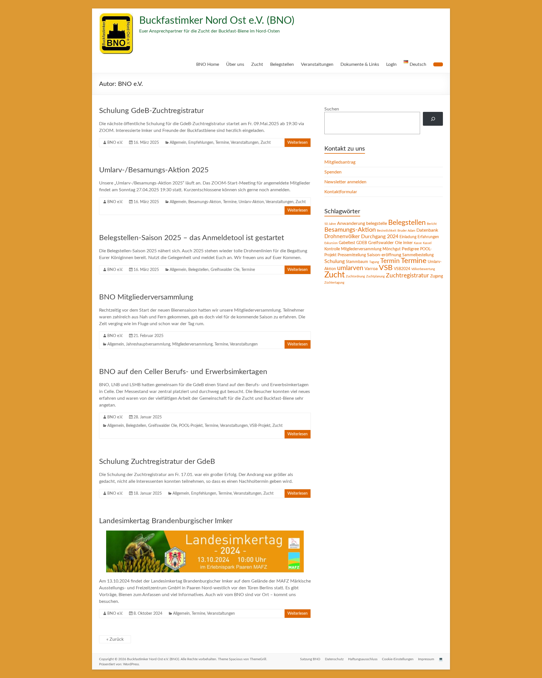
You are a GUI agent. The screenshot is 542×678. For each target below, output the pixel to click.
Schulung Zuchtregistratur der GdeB (157, 461)
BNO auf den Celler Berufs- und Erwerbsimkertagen (183, 371)
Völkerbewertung (423, 269)
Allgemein (178, 143)
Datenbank (427, 230)
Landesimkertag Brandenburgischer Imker (166, 521)
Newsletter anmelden (345, 182)
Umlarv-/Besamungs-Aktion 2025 (154, 170)
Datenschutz (334, 659)
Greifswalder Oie (225, 270)
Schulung (334, 261)
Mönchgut (392, 249)
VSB (386, 267)
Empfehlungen (200, 143)
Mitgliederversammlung (192, 344)
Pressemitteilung (352, 255)
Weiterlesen (297, 143)
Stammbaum (357, 262)
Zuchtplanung (375, 276)
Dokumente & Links (359, 64)
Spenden (333, 172)
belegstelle (376, 223)
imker (408, 243)
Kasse (418, 243)
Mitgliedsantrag (339, 162)
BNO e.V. (115, 143)
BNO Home (207, 64)
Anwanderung (351, 223)
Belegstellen (282, 64)
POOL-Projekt (191, 426)
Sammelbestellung (418, 255)
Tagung (374, 262)
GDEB (361, 243)
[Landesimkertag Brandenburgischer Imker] (205, 533)
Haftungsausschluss (362, 659)
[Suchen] (433, 119)
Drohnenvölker (342, 236)
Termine (222, 143)
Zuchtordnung (355, 276)
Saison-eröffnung (384, 255)
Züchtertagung (334, 282)
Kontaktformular (340, 192)
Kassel (427, 243)
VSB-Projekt (260, 426)
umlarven (350, 268)
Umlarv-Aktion (251, 202)
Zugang (436, 276)
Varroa (371, 268)
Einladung (407, 237)
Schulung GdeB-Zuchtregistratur (151, 110)
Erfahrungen (428, 237)
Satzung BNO (310, 659)
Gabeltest (347, 243)
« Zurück (115, 639)
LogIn (391, 64)
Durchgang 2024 (379, 236)
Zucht (257, 64)
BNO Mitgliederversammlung (146, 297)
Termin (390, 261)
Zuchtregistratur (407, 276)
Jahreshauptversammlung (148, 344)
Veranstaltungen (317, 64)
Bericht (432, 223)
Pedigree (410, 249)
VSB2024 (402, 269)
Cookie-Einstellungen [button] (398, 659)
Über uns (235, 64)
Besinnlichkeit (386, 230)
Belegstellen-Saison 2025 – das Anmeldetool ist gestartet (191, 238)
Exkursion (331, 243)
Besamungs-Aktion (204, 202)
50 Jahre (330, 223)
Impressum (426, 659)
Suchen (331, 109)
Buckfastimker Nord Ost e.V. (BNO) (216, 21)
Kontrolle (332, 249)
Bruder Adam (406, 230)
